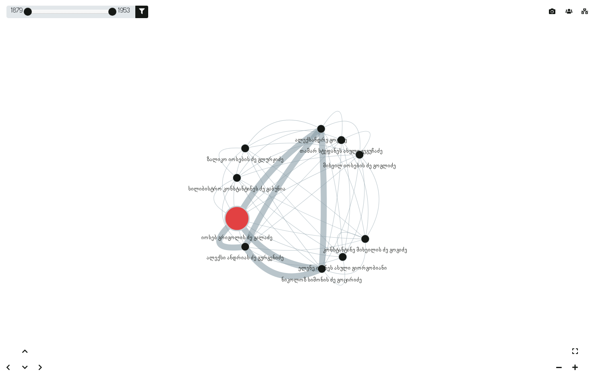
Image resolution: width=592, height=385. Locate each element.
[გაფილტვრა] (141, 12)
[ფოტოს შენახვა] (552, 11)
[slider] (28, 12)
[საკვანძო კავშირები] (585, 12)
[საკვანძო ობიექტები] (569, 12)
